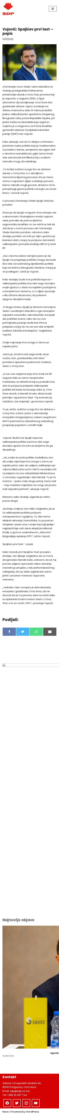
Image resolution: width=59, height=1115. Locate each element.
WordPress (32, 1111)
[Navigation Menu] (53, 8)
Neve (5, 1111)
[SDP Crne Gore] (8, 8)
